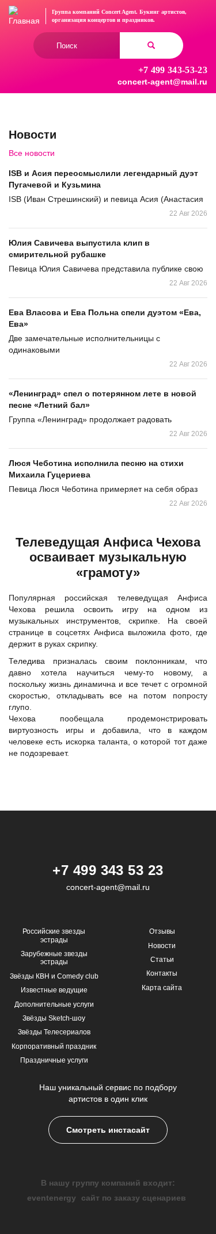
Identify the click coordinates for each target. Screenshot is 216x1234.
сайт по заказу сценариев (133, 1197)
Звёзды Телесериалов (54, 1032)
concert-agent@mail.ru (162, 81)
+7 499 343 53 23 (108, 870)
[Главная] (24, 16)
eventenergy (51, 1197)
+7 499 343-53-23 (172, 70)
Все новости (32, 153)
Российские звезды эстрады (53, 935)
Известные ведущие (54, 990)
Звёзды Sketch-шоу (53, 1018)
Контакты (161, 973)
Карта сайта (162, 988)
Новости (162, 946)
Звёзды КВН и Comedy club (54, 976)
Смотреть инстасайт (108, 1129)
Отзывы (162, 931)
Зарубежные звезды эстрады (54, 958)
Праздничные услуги (54, 1060)
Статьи (162, 960)
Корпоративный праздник (54, 1046)
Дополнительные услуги (54, 1004)
